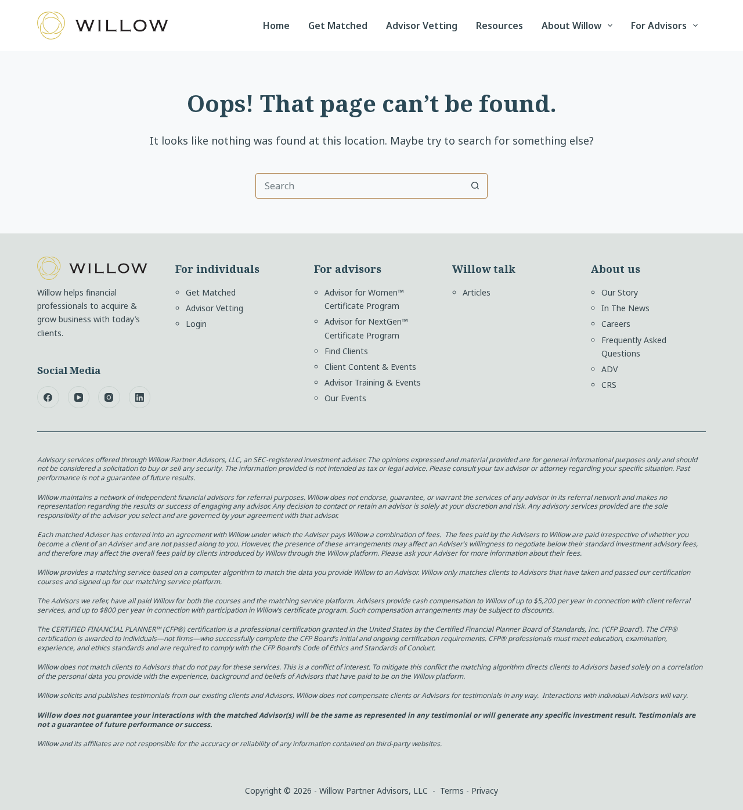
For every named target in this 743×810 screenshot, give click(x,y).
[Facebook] (48, 397)
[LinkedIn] (140, 397)
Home (276, 25)
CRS (608, 384)
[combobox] (359, 186)
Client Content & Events (370, 366)
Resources (499, 25)
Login (196, 323)
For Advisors (659, 25)
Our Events (345, 398)
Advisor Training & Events (372, 382)
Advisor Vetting (421, 25)
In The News (625, 308)
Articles (476, 292)
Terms (452, 790)
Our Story (619, 292)
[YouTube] (79, 397)
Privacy (484, 790)
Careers (615, 323)
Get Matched (337, 25)
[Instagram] (109, 397)
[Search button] (475, 186)
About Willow (571, 25)
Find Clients (346, 351)
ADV (609, 369)
